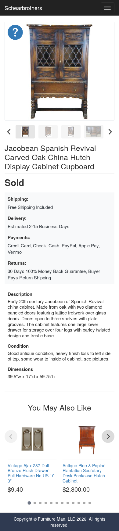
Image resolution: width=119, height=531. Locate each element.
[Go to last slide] (9, 131)
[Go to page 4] (46, 503)
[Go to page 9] (73, 503)
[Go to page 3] (40, 503)
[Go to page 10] (79, 503)
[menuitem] (25, 131)
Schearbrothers (23, 8)
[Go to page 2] (35, 503)
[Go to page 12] (89, 503)
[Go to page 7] (62, 503)
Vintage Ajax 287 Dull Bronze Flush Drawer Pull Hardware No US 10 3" (31, 473)
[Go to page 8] (68, 503)
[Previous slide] (11, 436)
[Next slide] (109, 131)
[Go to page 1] (29, 503)
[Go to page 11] (84, 503)
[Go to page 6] (57, 503)
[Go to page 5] (51, 503)
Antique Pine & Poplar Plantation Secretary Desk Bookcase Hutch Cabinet (84, 473)
